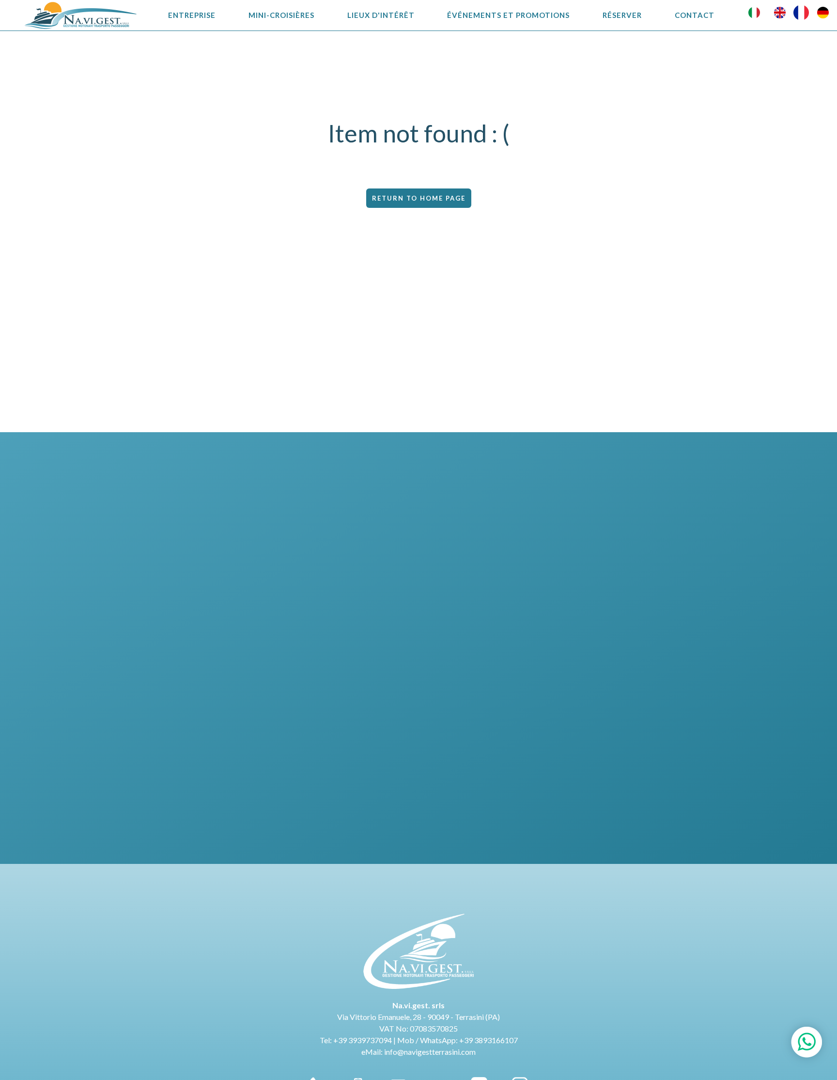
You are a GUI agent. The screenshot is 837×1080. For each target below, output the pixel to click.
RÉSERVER (622, 15)
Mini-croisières (281, 15)
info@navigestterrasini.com (430, 1051)
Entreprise (192, 15)
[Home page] (80, 15)
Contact (694, 15)
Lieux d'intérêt (381, 15)
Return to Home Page (418, 198)
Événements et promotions (508, 15)
